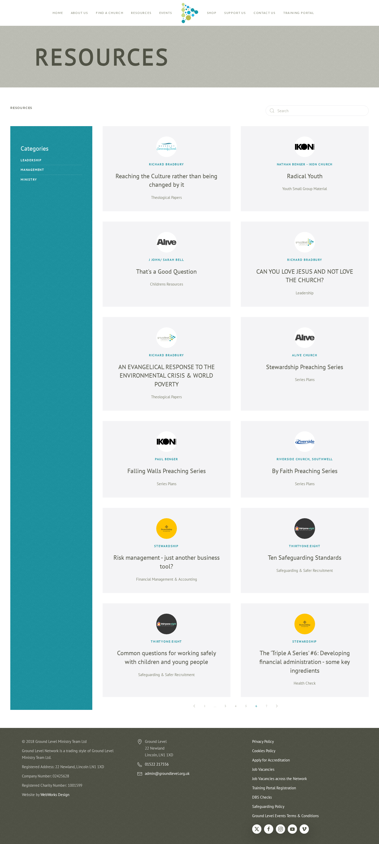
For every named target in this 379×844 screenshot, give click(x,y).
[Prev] (194, 706)
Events (165, 12)
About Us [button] (79, 12)
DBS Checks (262, 797)
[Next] (277, 706)
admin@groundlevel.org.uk (167, 773)
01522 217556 (157, 764)
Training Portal (298, 12)
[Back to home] (189, 13)
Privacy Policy (263, 741)
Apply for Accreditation (271, 760)
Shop (212, 12)
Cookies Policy (263, 750)
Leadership (31, 160)
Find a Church (109, 12)
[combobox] (317, 111)
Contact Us (265, 12)
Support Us (235, 12)
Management (32, 170)
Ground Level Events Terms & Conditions (285, 815)
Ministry (29, 179)
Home (58, 12)
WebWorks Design (54, 794)
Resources (141, 12)
